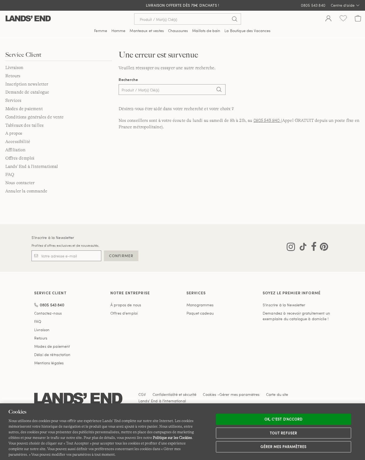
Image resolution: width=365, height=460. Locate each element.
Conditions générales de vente (34, 117)
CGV (142, 394)
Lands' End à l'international (31, 166)
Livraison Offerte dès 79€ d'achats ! (182, 5)
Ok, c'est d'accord (283, 419)
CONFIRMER (121, 255)
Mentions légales (49, 362)
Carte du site (277, 394)
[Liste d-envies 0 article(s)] (343, 19)
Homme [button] (118, 30)
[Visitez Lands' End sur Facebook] (312, 248)
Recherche (128, 79)
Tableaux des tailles (24, 125)
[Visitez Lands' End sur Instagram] (291, 248)
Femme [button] (100, 30)
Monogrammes (200, 304)
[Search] (219, 90)
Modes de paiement (24, 108)
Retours (12, 76)
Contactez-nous (48, 313)
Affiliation (15, 150)
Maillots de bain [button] (206, 30)
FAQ (9, 174)
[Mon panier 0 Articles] (358, 19)
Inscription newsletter (26, 84)
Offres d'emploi (19, 158)
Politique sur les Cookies (172, 437)
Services (13, 100)
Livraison (14, 67)
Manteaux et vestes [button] (147, 30)
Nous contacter (19, 182)
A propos (13, 133)
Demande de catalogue (27, 92)
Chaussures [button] (178, 30)
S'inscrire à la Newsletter (53, 237)
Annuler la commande (26, 191)
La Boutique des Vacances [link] (247, 30)
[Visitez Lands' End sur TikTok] (301, 248)
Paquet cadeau (200, 313)
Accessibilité (17, 141)
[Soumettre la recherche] (235, 19)
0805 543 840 (267, 120)
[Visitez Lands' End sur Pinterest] (322, 248)
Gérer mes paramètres (283, 446)
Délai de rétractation (52, 354)
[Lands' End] (28, 19)
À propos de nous (125, 304)
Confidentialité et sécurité (175, 394)
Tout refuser (283, 432)
